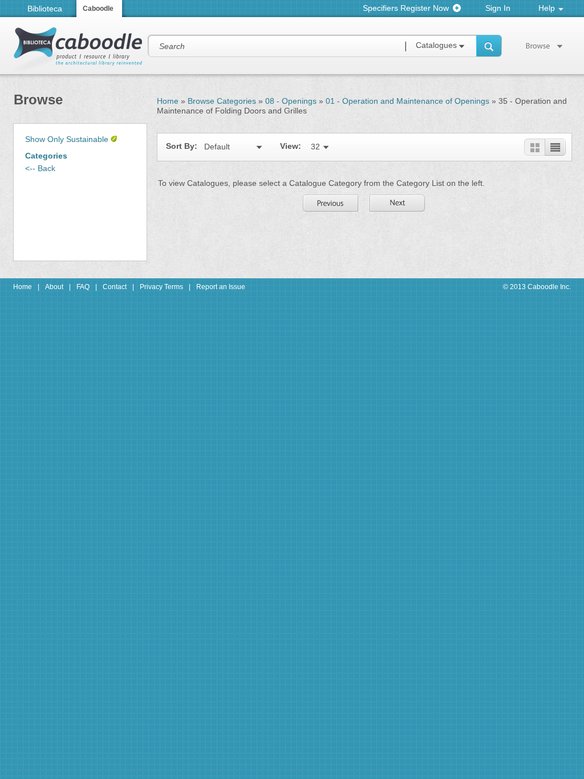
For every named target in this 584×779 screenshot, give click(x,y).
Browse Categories (222, 101)
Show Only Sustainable (66, 139)
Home (168, 101)
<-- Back (40, 168)
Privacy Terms (161, 287)
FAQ (83, 287)
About (54, 287)
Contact (115, 287)
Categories (46, 155)
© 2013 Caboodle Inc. (537, 287)
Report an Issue (220, 287)
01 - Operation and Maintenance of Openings (407, 101)
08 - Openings (291, 101)
